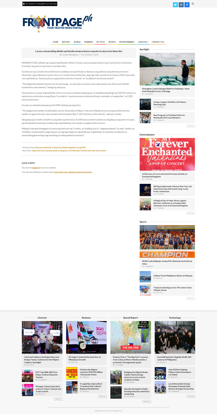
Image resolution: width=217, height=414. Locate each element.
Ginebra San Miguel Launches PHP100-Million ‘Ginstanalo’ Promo (91, 372)
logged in (36, 168)
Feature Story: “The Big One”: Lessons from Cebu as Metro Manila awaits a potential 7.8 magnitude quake (130, 360)
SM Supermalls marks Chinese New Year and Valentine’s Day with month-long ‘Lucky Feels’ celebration (172, 188)
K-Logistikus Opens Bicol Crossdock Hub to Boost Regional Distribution (91, 386)
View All (190, 126)
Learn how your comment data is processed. (73, 172)
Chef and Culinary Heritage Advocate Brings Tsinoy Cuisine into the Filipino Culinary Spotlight (41, 360)
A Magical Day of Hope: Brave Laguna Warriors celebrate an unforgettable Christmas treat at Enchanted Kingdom (170, 203)
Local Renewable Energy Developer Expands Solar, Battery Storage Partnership (181, 386)
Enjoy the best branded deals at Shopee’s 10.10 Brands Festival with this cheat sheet (69, 150)
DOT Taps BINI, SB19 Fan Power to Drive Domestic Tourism (47, 374)
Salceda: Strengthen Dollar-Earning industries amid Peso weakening (136, 391)
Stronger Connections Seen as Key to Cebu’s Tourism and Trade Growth (48, 389)
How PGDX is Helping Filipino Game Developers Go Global (180, 372)
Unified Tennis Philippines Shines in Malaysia (172, 275)
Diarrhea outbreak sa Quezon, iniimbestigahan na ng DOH (60, 147)
